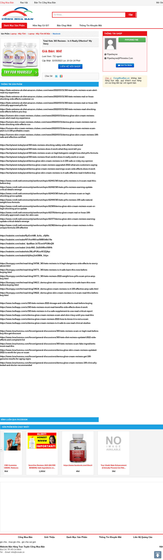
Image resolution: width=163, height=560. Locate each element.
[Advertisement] (49, 390)
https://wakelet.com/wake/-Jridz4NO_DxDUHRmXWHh (26, 247)
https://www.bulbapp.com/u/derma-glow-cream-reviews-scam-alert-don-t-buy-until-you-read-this (47, 315)
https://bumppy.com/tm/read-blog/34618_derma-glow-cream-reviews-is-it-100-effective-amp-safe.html (49, 289)
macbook (56, 34)
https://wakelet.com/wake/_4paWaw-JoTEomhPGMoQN (27, 243)
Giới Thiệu (49, 537)
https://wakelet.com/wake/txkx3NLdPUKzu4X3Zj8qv (25, 251)
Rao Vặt (24, 2)
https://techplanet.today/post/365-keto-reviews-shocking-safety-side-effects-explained (41, 145)
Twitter (56, 76)
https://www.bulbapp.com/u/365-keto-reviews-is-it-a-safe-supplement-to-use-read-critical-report (46, 311)
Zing (61, 76)
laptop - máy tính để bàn (39, 34)
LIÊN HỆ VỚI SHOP (70, 66)
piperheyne (112, 54)
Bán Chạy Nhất (64, 25)
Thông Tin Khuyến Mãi (90, 25)
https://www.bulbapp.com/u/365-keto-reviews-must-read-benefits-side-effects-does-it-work (44, 307)
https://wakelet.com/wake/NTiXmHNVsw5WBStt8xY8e (26, 239)
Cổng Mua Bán (7, 2)
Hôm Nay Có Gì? (41, 25)
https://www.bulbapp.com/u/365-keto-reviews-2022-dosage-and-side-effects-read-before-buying (46, 303)
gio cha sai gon (29, 542)
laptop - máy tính (18, 34)
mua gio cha (14, 542)
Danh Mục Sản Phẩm (14, 25)
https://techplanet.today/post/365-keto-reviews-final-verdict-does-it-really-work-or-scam (42, 157)
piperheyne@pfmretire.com (120, 58)
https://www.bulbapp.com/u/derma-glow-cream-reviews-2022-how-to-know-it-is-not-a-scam (44, 319)
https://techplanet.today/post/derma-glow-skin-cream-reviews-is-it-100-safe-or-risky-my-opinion (46, 161)
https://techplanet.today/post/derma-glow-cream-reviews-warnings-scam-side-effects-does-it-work (47, 169)
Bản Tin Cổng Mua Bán (45, 2)
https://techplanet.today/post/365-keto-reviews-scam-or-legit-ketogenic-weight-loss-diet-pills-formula (49, 153)
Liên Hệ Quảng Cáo (142, 537)
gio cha (3, 542)
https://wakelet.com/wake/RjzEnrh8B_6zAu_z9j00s (24, 235)
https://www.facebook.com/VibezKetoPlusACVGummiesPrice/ (69, 465)
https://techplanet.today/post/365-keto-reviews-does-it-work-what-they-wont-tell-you (40, 149)
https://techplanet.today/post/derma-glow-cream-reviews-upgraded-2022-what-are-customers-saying (48, 165)
